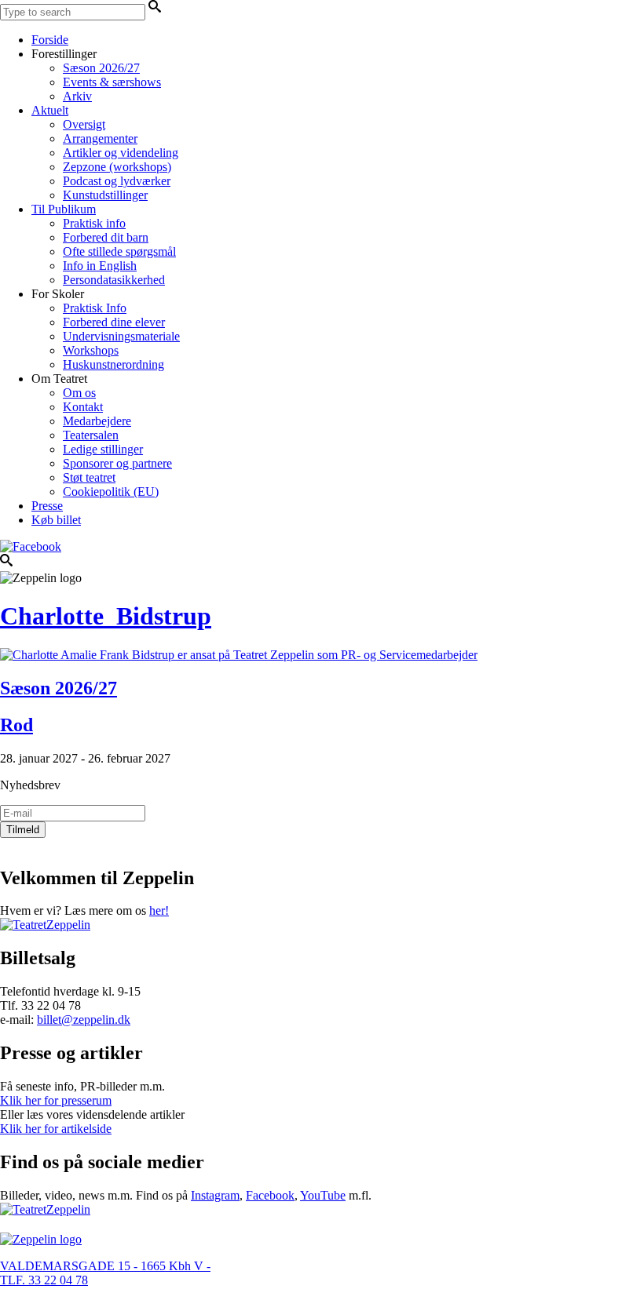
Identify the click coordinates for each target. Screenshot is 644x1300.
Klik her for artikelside (56, 1128)
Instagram (215, 1195)
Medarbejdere (97, 421)
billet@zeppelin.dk (83, 1019)
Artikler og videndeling (120, 152)
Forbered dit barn (105, 237)
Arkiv (77, 96)
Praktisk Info (94, 308)
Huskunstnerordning (113, 364)
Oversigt (84, 124)
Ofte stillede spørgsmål (119, 251)
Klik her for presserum (56, 1100)
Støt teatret (89, 477)
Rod (16, 725)
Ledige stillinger (103, 449)
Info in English (100, 265)
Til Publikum (63, 209)
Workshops (91, 350)
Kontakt (83, 406)
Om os (79, 392)
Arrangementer (100, 138)
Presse (47, 505)
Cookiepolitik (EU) (111, 491)
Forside (49, 39)
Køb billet (56, 519)
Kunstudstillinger (105, 195)
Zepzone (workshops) (117, 166)
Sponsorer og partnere (117, 463)
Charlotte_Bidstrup (105, 616)
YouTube (323, 1195)
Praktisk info (94, 223)
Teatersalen (91, 435)
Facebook (270, 1195)
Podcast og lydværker (116, 181)
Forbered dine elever (114, 322)
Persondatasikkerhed (114, 279)
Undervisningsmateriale (121, 336)
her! (159, 910)
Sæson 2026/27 (101, 68)
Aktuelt (49, 110)
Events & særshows (112, 82)
